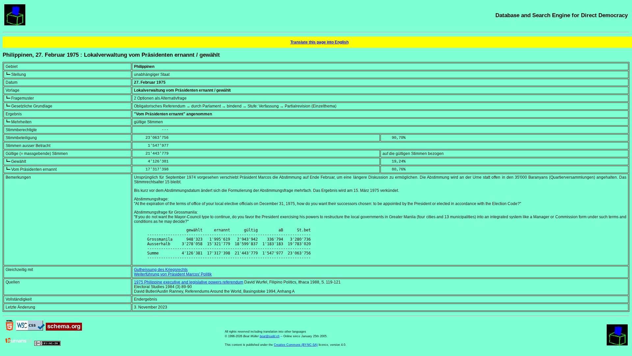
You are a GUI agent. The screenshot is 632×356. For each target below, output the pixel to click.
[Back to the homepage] (14, 24)
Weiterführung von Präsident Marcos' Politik (173, 274)
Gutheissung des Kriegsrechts (161, 269)
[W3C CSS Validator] (30, 329)
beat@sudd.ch (269, 336)
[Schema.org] (64, 329)
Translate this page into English (319, 42)
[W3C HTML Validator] (9, 329)
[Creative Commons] (47, 344)
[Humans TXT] (18, 344)
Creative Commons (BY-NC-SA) (296, 344)
